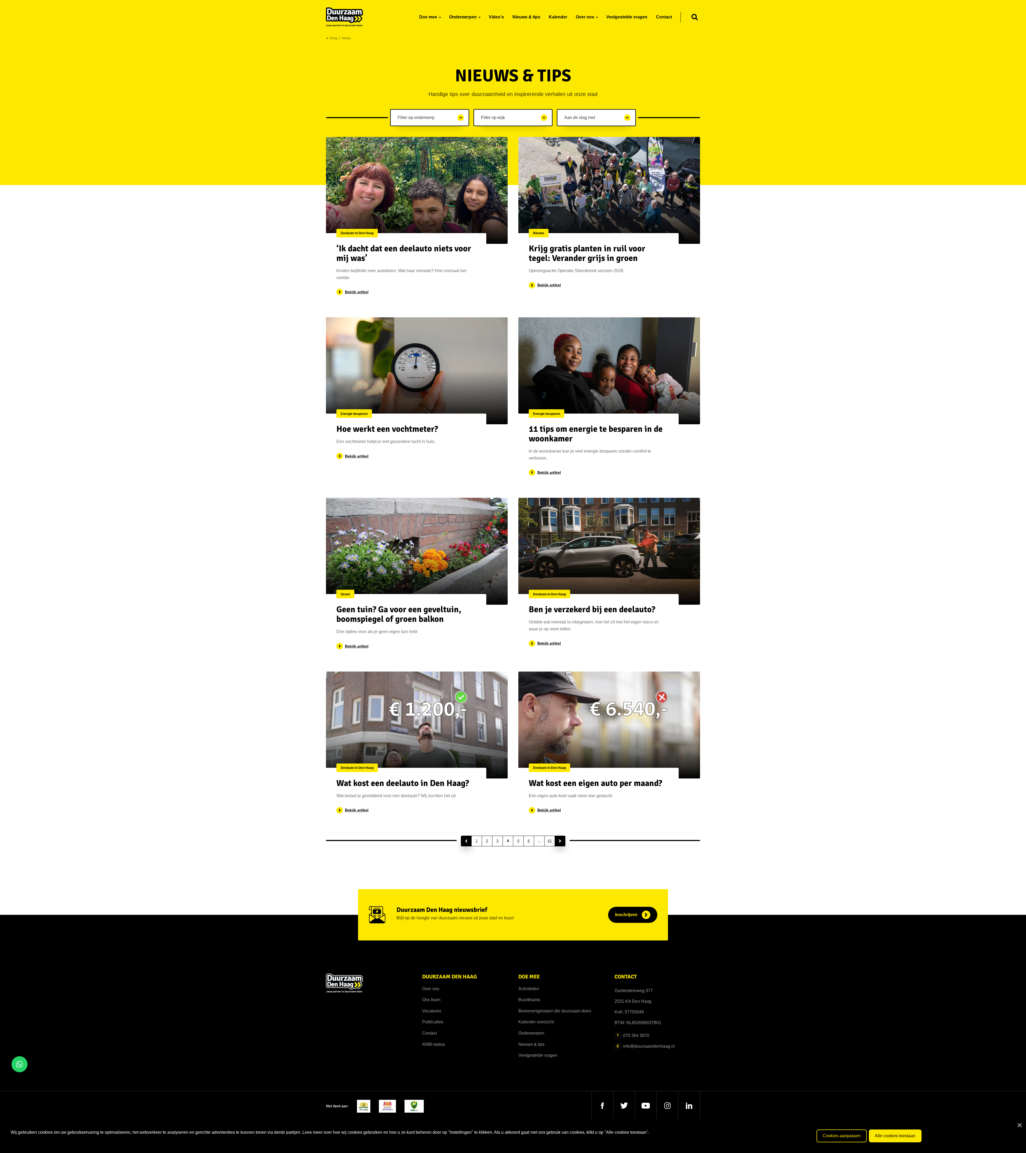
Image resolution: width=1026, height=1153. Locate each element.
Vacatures (431, 1011)
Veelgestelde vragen (537, 1055)
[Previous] (466, 841)
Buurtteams (529, 999)
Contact (429, 1033)
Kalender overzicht (536, 1022)
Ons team (431, 999)
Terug (332, 38)
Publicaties (432, 1022)
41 (549, 841)
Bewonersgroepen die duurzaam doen (554, 1011)
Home (346, 38)
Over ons (430, 988)
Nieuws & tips (531, 1044)
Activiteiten (528, 988)
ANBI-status (433, 1044)
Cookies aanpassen (842, 1135)
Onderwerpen (531, 1033)
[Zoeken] (694, 17)
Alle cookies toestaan (895, 1135)
